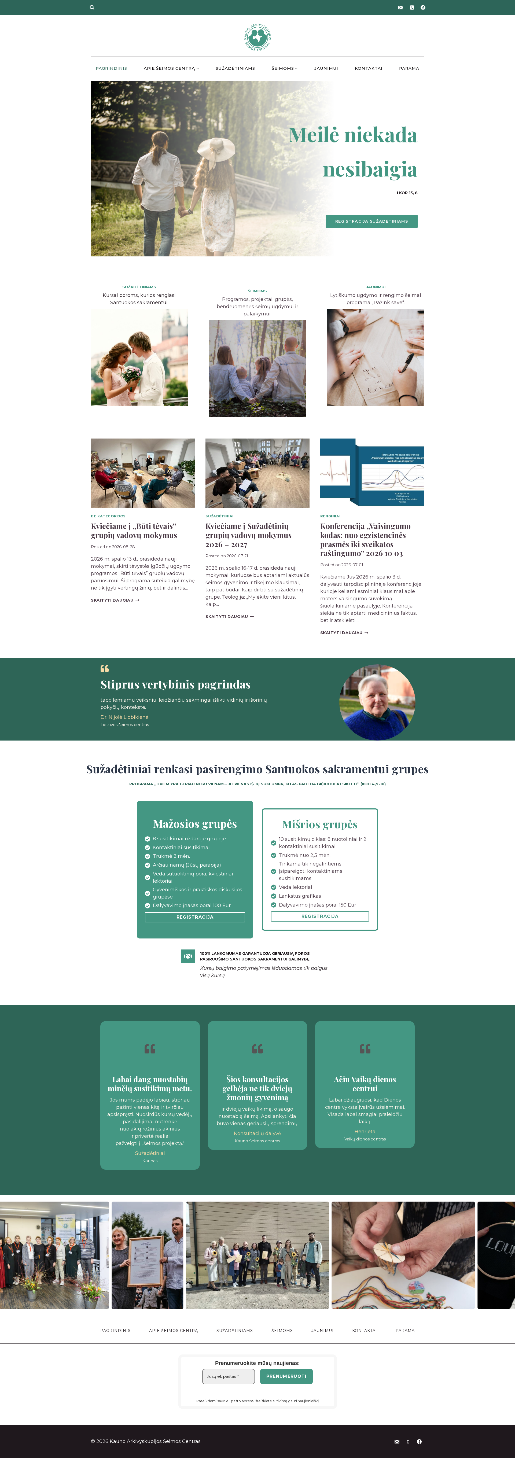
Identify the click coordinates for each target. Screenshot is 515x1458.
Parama (409, 68)
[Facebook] (423, 7)
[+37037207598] (412, 7)
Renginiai (330, 516)
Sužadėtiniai (219, 516)
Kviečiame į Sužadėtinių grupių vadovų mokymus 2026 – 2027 (248, 535)
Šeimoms (282, 1330)
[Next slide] (510, 1255)
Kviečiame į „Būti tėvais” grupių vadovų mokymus (134, 530)
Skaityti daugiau (115, 600)
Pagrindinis (111, 68)
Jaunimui (326, 68)
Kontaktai (368, 68)
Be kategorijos (108, 516)
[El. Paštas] (401, 7)
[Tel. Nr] (408, 1441)
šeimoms (257, 291)
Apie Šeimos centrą (173, 1330)
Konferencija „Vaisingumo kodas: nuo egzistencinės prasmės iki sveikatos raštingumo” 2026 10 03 (365, 539)
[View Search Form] (92, 7)
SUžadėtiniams (139, 287)
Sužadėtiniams (235, 68)
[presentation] (143, 473)
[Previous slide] (4, 1255)
